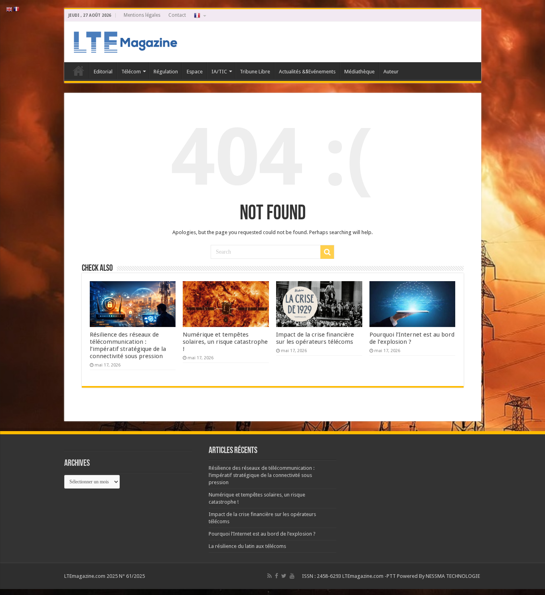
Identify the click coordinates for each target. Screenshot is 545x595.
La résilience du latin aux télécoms (247, 546)
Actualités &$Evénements (307, 72)
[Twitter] (283, 576)
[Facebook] (276, 576)
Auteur (391, 72)
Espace (195, 72)
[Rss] (269, 576)
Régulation (166, 72)
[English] (9, 9)
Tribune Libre (255, 72)
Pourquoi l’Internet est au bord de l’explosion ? (262, 534)
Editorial (103, 72)
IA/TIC (219, 72)
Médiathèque (359, 72)
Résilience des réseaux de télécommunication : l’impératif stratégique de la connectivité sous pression (128, 345)
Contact (177, 15)
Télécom (131, 72)
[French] (199, 15)
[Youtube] (292, 576)
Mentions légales (142, 15)
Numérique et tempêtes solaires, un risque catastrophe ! (225, 342)
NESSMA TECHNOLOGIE (453, 576)
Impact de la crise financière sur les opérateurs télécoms (315, 338)
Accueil (78, 70)
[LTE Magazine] (124, 40)
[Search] (327, 252)
